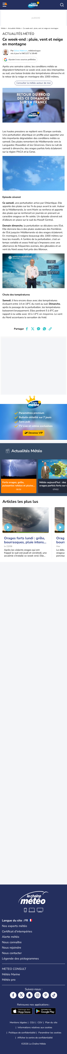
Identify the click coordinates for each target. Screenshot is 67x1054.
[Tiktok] (54, 995)
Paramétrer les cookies (49, 1032)
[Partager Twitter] (32, 328)
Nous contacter (12, 953)
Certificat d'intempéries (17, 931)
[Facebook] (13, 995)
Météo (3, 28)
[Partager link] (50, 328)
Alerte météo (10, 937)
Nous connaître (12, 942)
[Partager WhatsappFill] (44, 328)
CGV (40, 1022)
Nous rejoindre (11, 948)
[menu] (5, 4)
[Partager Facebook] (26, 328)
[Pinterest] (45, 995)
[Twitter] (21, 995)
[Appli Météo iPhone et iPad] (21, 1011)
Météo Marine (11, 974)
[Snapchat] (29, 995)
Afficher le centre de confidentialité (35, 1037)
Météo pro (8, 980)
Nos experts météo (14, 926)
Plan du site (51, 1022)
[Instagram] (37, 995)
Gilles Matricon (20, 50)
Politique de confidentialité (22, 1032)
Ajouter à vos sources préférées (22, 59)
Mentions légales (18, 1022)
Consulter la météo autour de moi (33, 83)
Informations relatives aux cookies (35, 1027)
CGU (32, 1022)
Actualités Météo (14, 28)
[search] (62, 4)
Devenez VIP (35, 432)
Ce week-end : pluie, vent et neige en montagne (40, 28)
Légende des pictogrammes (20, 958)
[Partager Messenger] (38, 328)
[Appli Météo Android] (45, 1011)
